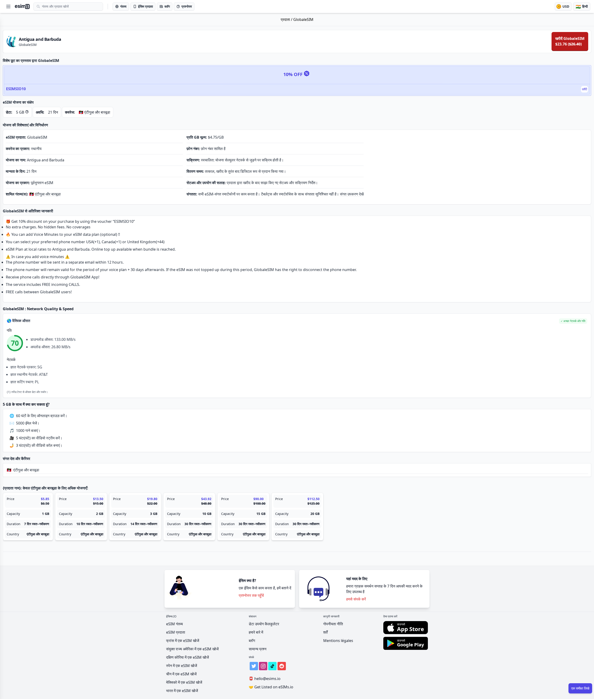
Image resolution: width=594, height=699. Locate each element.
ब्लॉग (252, 640)
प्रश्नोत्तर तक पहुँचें (251, 595)
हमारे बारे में (256, 632)
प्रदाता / (287, 19)
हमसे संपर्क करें (356, 599)
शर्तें (325, 632)
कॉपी (584, 89)
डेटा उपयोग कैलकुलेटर (264, 623)
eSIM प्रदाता (175, 632)
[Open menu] (8, 6)
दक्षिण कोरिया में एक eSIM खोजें (187, 657)
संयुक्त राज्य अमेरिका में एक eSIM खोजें (192, 648)
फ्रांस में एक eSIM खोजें (182, 640)
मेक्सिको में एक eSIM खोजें (184, 682)
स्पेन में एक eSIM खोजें (181, 665)
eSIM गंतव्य (174, 623)
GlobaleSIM (303, 19)
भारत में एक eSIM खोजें (182, 690)
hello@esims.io (265, 678)
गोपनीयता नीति (333, 623)
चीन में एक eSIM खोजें (181, 674)
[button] (573, 321)
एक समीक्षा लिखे (580, 688)
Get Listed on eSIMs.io (271, 686)
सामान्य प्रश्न (257, 648)
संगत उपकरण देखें (352, 194)
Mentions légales (338, 640)
